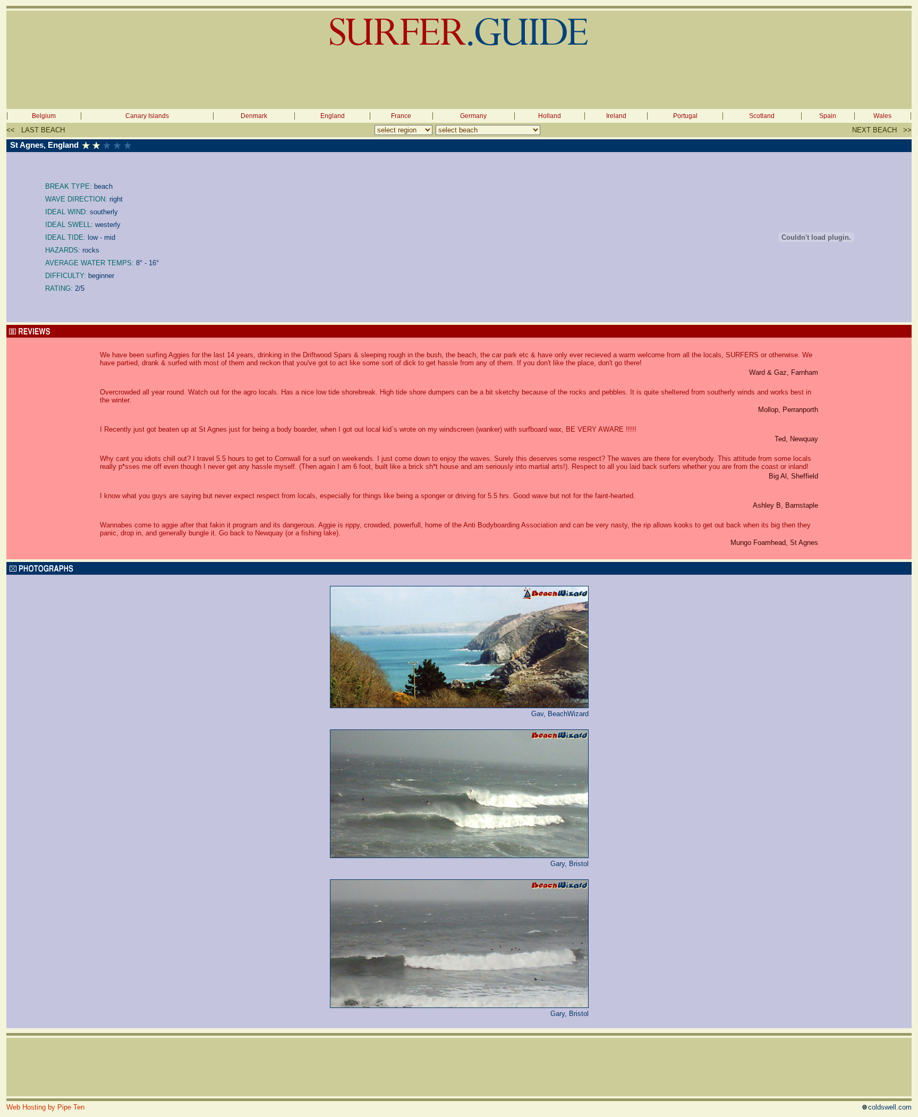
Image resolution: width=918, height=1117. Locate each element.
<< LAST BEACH (35, 130)
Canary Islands (147, 116)
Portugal (685, 116)
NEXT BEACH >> (882, 130)
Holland (549, 116)
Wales (882, 116)
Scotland (762, 116)
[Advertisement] (459, 80)
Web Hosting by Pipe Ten (45, 1107)
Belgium (44, 116)
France (401, 116)
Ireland (616, 116)
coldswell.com (890, 1107)
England (332, 116)
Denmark (254, 116)
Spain (827, 116)
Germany (473, 116)
